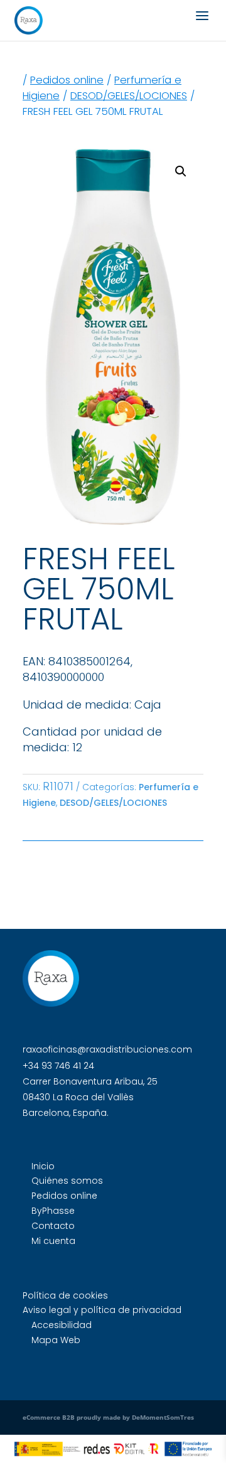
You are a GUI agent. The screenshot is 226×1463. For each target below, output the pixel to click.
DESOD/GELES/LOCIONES (128, 95)
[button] (181, 171)
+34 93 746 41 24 (58, 1065)
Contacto (53, 1225)
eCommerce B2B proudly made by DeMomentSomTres (108, 1417)
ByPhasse (53, 1210)
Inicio (43, 1166)
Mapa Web (55, 1340)
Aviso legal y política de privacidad (102, 1310)
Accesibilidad (61, 1325)
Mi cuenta (53, 1241)
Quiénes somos (67, 1180)
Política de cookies (65, 1295)
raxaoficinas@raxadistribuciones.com (107, 1049)
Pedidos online (67, 80)
